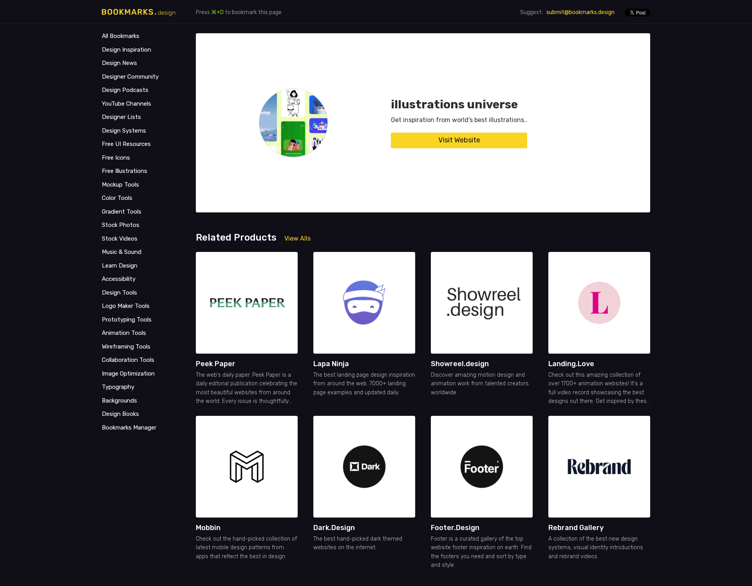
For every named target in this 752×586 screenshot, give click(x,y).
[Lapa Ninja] (364, 303)
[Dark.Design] (364, 467)
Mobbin (208, 527)
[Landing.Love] (599, 303)
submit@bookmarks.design (580, 12)
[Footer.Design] (482, 467)
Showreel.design (460, 364)
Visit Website (459, 140)
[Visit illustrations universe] (293, 123)
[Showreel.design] (482, 303)
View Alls (297, 238)
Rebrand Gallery (576, 527)
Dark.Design (334, 527)
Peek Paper (215, 364)
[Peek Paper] (247, 303)
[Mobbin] (247, 467)
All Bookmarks (120, 36)
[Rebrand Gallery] (599, 467)
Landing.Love (571, 364)
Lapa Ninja (331, 364)
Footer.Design (455, 527)
